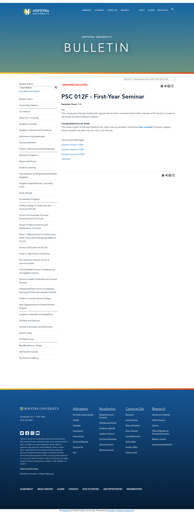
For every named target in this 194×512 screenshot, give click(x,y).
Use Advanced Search (29, 91)
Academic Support (107, 433)
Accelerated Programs (29, 199)
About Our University (29, 117)
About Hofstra (45, 489)
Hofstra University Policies (29, 469)
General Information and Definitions (36, 326)
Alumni (151, 10)
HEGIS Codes (25, 333)
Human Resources (133, 436)
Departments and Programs (106, 416)
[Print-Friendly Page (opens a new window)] (168, 86)
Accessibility (26, 489)
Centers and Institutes (161, 414)
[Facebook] (27, 434)
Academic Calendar (107, 428)
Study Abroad (25, 193)
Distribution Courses (28, 351)
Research (125, 10)
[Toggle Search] (172, 9)
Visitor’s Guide (131, 452)
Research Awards (159, 439)
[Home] (46, 12)
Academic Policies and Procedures (35, 130)
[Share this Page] (165, 86)
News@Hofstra (134, 489)
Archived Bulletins (27, 142)
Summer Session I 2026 (72, 144)
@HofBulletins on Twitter (30, 345)
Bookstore (130, 414)
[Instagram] (32, 434)
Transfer (76, 420)
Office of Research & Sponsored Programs (160, 432)
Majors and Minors (27, 161)
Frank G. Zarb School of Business (34, 253)
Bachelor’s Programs (28, 155)
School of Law (78, 436)
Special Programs (106, 444)
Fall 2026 (65, 159)
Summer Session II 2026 (72, 149)
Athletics (73, 489)
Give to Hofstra (90, 489)
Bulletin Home (26, 99)
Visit (74, 452)
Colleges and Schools (108, 422)
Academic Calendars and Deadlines (36, 314)
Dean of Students (133, 425)
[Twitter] (22, 434)
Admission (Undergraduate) (32, 136)
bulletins (66, 510)
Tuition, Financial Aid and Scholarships (37, 148)
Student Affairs (132, 447)
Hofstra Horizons (158, 420)
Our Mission (24, 111)
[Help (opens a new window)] (172, 86)
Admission (86, 10)
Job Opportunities (112, 489)
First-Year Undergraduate (83, 414)
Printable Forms (26, 339)
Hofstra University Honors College (35, 298)
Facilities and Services (29, 320)
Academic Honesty (28, 124)
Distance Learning (27, 167)
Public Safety (131, 441)
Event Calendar (132, 431)
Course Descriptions (28, 105)
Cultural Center (132, 420)
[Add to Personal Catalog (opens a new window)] (161, 86)
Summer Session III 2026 (73, 154)
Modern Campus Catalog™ (121, 510)
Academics (99, 10)
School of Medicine (80, 441)
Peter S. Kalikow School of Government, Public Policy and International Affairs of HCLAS (37, 238)
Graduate (77, 425)
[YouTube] (38, 434)
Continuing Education (108, 439)
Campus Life (112, 10)
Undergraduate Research (162, 444)
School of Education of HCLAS (33, 247)
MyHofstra (163, 10)
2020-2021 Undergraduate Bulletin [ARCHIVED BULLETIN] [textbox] (146, 79)
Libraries (155, 425)
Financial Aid (78, 447)
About (142, 10)
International (78, 431)
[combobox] (149, 79)
